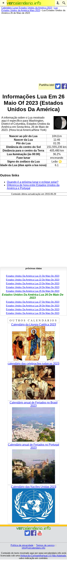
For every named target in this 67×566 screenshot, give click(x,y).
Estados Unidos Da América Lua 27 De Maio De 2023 (32, 302)
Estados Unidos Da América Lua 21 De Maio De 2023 (32, 276)
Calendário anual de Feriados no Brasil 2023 (34, 404)
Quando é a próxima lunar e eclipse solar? (32, 182)
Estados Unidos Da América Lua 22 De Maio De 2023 (32, 279)
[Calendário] (24, 3)
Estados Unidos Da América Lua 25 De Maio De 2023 (32, 291)
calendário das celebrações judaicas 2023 (33, 363)
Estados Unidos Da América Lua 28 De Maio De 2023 (32, 305)
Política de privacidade (22, 545)
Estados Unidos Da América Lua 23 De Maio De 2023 (32, 283)
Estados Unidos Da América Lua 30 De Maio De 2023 (32, 313)
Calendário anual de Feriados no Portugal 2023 (33, 446)
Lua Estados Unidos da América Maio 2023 (29, 9)
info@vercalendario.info (33, 548)
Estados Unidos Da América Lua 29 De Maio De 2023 (32, 309)
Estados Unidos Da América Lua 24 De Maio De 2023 (32, 287)
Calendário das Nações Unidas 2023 (33, 486)
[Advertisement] (33, 49)
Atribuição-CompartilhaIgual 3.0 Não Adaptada (43, 555)
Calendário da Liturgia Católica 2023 (33, 324)
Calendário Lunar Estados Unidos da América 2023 (26, 8)
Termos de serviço (45, 545)
